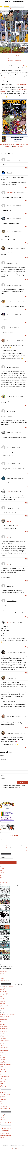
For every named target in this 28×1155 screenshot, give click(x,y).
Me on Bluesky (3, 882)
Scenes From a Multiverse (5, 1064)
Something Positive (4, 1076)
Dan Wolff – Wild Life (4, 1133)
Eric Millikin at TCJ (3, 1099)
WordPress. (18, 1148)
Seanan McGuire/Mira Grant (6, 1122)
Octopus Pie (2, 1052)
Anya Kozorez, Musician (5, 1128)
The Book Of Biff (3, 1080)
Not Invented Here (4, 1050)
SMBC (1, 1073)
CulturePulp (2, 1024)
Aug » (27, 850)
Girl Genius (2, 1000)
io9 (0, 1104)
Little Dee (2, 973)
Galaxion (2, 998)
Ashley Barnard (3, 1115)
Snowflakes (2, 1074)
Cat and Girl (2, 1023)
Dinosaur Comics (4, 1028)
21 (26, 845)
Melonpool (2, 1003)
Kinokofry (2, 1045)
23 (6, 847)
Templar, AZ (2, 1078)
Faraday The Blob (4, 1035)
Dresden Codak (3, 991)
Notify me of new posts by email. (11, 787)
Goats (1, 1042)
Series (3, 59)
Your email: (2, 857)
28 (26, 847)
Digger (16, 525)
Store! (1, 877)
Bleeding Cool (3, 1092)
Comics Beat (2, 1096)
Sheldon (2, 1066)
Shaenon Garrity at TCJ (5, 1108)
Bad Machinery (3, 1019)
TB (7, 537)
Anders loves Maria (4, 1018)
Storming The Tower (4, 1110)
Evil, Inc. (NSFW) (3, 1031)
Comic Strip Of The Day (5, 1094)
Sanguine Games (4, 1106)
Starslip (1, 1006)
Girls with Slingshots (4, 1040)
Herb (8, 491)
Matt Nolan (2, 1137)
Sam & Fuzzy (3, 1062)
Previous (13, 56)
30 (6, 849)
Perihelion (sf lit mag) (4, 1121)
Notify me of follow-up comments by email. (14, 785)
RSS (1, 875)
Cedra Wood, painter (4, 1130)
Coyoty (9, 232)
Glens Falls (2, 970)
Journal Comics (3, 971)
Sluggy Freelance (4, 1071)
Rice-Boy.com (3, 1061)
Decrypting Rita (3, 988)
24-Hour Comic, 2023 (4, 980)
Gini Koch (2, 1117)
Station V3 (2, 1008)
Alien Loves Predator (4, 1016)
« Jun (6, 850)
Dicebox (2, 989)
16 (6, 845)
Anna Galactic (3, 976)
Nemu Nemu (3, 1049)
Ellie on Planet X (3, 994)
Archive (12, 60)
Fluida (13, 1148)
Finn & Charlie (3, 1036)
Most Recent (18, 60)
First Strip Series (5, 144)
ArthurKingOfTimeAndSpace (6, 986)
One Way (2, 982)
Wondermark (3, 1086)
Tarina (9, 622)
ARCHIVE (14, 835)
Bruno (1, 975)
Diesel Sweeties (3, 1026)
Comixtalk (2, 1097)
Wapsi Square (3, 1085)
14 (26, 844)
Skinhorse (2, 1069)
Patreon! (2, 872)
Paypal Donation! (3, 874)
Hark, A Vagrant (3, 1043)
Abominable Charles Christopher (7, 1014)
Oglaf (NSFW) (3, 1054)
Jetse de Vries (3, 1119)
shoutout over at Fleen (20, 84)
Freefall (1, 996)
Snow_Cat (10, 193)
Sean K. (9, 521)
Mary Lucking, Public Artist (5, 1135)
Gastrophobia (3, 1038)
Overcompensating (4, 1055)
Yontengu (2, 978)
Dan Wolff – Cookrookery (5, 1132)
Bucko (1, 1021)
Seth (8, 328)
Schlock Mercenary (4, 1005)
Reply (26, 167)
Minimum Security (4, 1047)
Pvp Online (2, 1059)
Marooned (2, 1001)
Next (17, 56)
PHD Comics (2, 1057)
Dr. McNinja (2, 1030)
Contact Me (2, 879)
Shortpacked (3, 1067)
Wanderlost (2, 1083)
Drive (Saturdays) (4, 993)
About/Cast (2, 868)
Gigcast (1, 1103)
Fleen (1, 1101)
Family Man (2, 1033)
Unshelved (2, 1081)
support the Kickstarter (6, 77)
